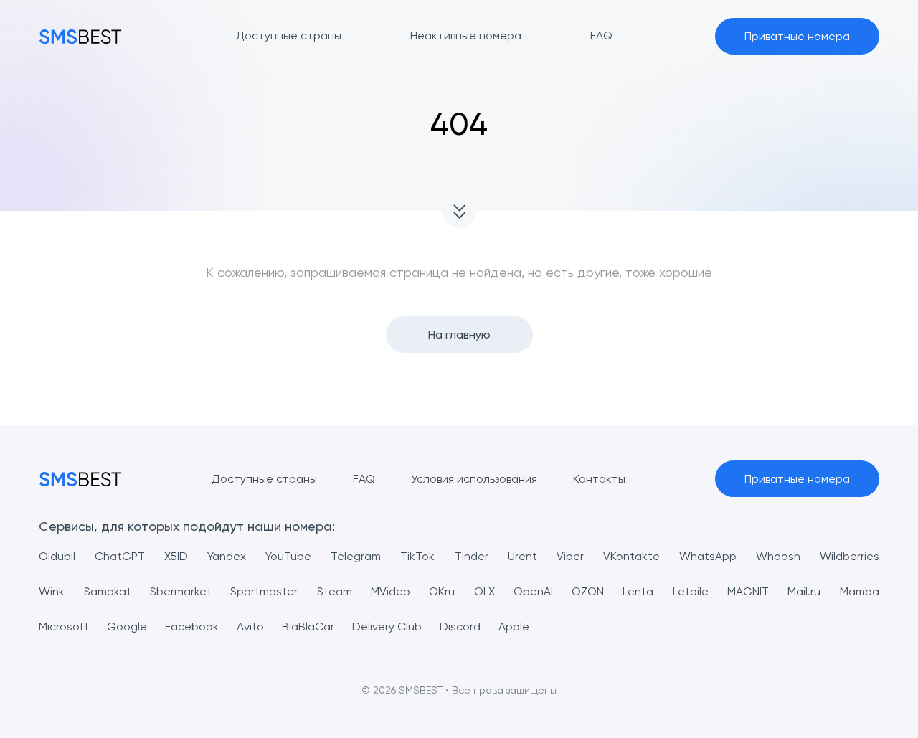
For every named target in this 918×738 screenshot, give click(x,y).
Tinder (471, 556)
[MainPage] (80, 36)
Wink (52, 591)
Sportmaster (264, 591)
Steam (334, 591)
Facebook (192, 626)
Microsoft (64, 626)
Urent (522, 556)
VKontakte (631, 556)
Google (127, 626)
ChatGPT (120, 556)
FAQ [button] (601, 35)
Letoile (691, 591)
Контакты (599, 479)
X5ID (176, 556)
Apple (513, 626)
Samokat (107, 591)
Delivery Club (387, 626)
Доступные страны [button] (288, 35)
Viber (570, 556)
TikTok (417, 556)
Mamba (859, 591)
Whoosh (778, 556)
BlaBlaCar (308, 626)
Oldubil (57, 556)
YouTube (288, 556)
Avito (250, 626)
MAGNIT (748, 591)
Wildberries (849, 556)
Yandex (226, 556)
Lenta (638, 591)
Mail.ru (803, 591)
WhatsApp (708, 556)
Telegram (356, 556)
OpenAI (533, 591)
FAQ (364, 479)
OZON (588, 591)
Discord (460, 626)
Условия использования (474, 479)
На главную (459, 334)
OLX (484, 591)
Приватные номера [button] (797, 36)
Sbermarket (181, 591)
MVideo (390, 591)
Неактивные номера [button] (465, 35)
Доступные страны (264, 479)
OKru (442, 591)
